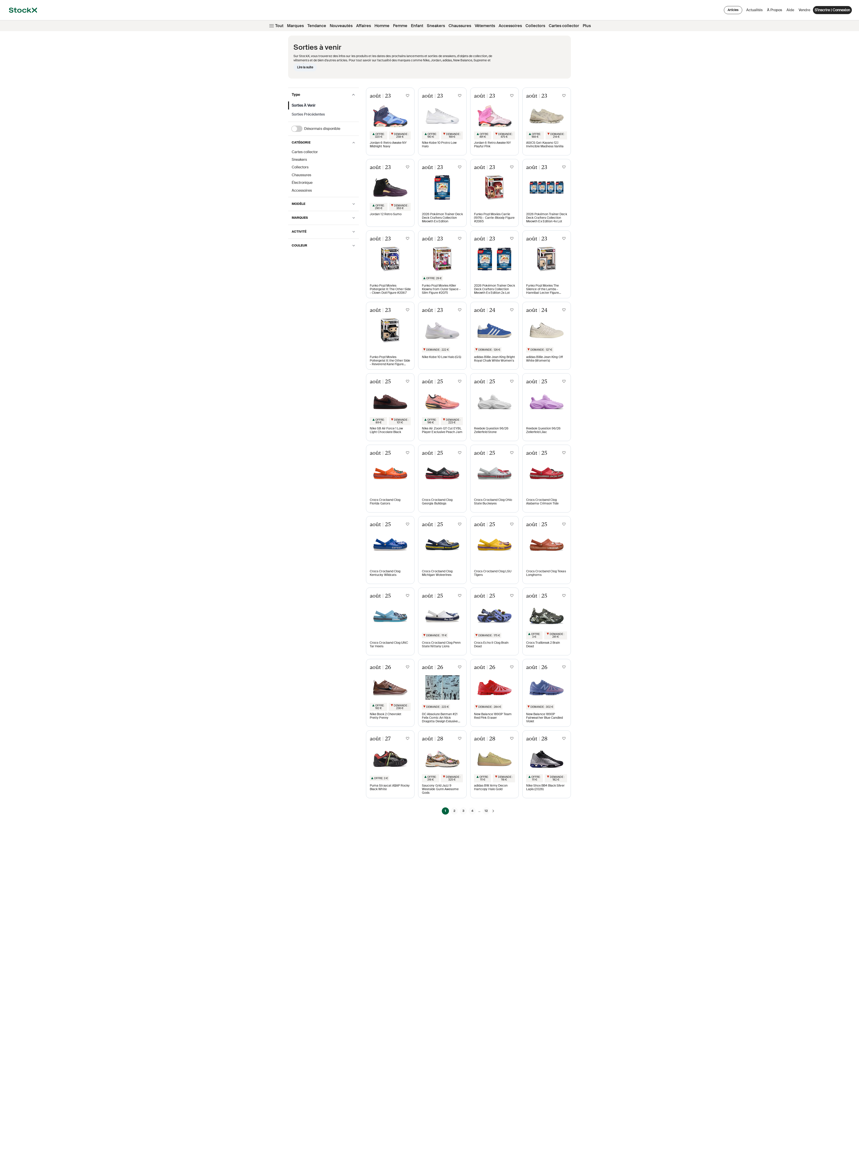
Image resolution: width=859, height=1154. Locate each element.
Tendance (316, 25)
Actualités (754, 10)
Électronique (302, 182)
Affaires (363, 25)
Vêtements (485, 25)
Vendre (804, 10)
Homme (381, 25)
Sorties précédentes (308, 114)
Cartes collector (564, 25)
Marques (295, 25)
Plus (587, 25)
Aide (790, 10)
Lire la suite (305, 67)
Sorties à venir (304, 105)
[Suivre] (407, 95)
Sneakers (436, 25)
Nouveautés (341, 25)
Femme (400, 25)
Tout (279, 25)
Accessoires (510, 25)
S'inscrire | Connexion (832, 10)
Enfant (417, 25)
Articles (733, 10)
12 (486, 811)
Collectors (535, 25)
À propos (775, 11)
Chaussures (460, 25)
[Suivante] (493, 810)
